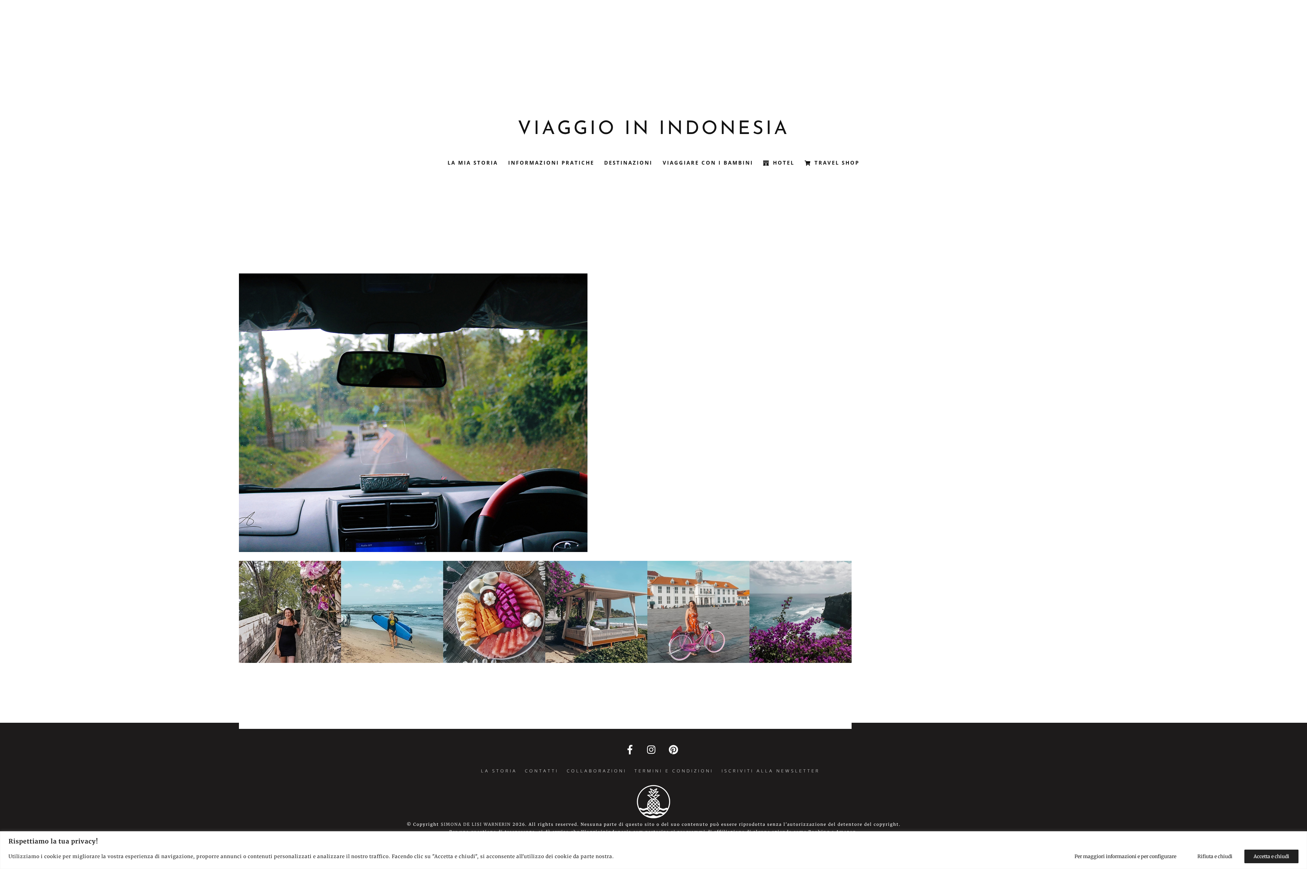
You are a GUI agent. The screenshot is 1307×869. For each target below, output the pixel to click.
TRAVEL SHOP (835, 162)
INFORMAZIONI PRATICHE (551, 162)
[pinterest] (674, 749)
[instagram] (653, 749)
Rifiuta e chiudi (1214, 856)
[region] (653, 850)
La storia (499, 771)
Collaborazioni (597, 771)
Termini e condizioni (673, 771)
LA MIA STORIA (473, 162)
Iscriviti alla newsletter (771, 771)
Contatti (542, 771)
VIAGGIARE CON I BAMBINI (708, 162)
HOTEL (782, 162)
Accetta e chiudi (1271, 856)
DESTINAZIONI (628, 162)
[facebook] (631, 749)
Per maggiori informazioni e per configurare (1125, 856)
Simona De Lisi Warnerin (476, 824)
